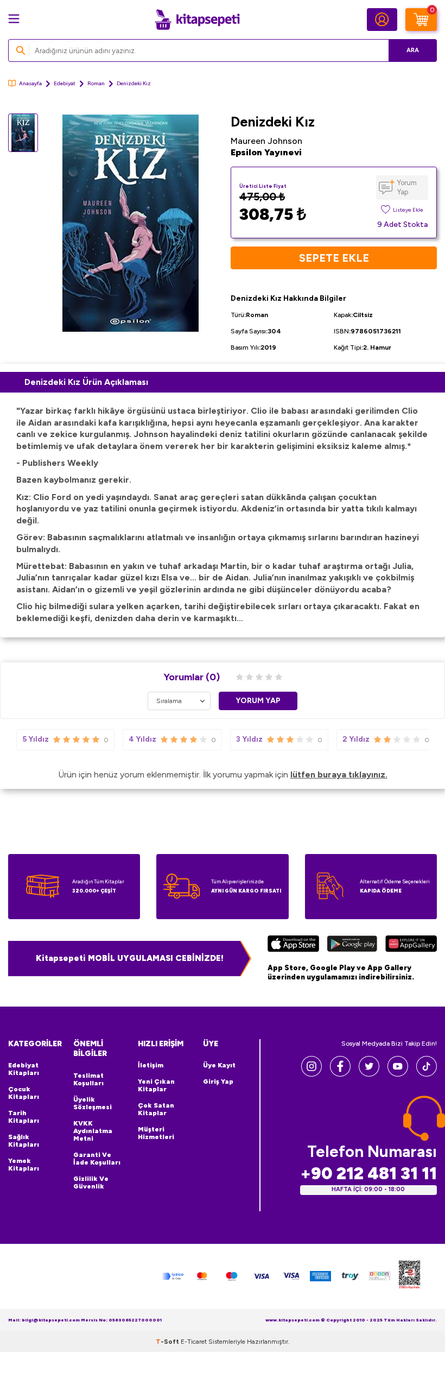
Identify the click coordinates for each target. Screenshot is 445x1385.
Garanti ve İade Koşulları (96, 1158)
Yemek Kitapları (23, 1164)
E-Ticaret (194, 1341)
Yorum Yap (407, 187)
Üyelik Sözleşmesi (92, 1103)
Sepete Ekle (334, 257)
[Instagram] (311, 1073)
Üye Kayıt (219, 1065)
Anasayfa (30, 83)
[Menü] (14, 19)
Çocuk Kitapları (23, 1093)
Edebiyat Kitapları (23, 1069)
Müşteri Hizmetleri (156, 1133)
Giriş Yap (218, 1081)
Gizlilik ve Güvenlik (91, 1182)
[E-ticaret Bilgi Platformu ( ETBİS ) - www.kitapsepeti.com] (409, 1276)
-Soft (168, 1341)
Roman (96, 83)
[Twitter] (369, 1073)
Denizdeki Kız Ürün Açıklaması (86, 382)
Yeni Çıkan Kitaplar (156, 1085)
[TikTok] (426, 1073)
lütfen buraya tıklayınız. (338, 774)
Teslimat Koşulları (88, 1079)
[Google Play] (352, 945)
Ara (412, 50)
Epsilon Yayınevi (266, 152)
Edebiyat (64, 83)
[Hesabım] (382, 19)
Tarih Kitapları (23, 1116)
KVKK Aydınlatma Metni (92, 1131)
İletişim (150, 1065)
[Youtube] (397, 1073)
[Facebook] (340, 1073)
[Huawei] (411, 945)
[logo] (197, 19)
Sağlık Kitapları (23, 1140)
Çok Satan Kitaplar (156, 1109)
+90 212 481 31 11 (368, 1173)
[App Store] (293, 945)
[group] (130, 222)
